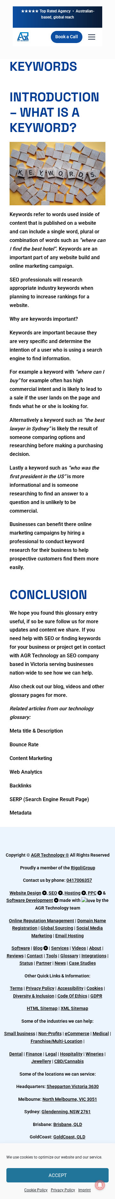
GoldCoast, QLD (69, 1136)
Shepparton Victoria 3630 (73, 1086)
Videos (79, 948)
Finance (34, 1053)
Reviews (15, 955)
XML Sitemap (74, 1008)
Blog (37, 948)
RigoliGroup (83, 867)
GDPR (96, 995)
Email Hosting (69, 935)
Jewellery (41, 1061)
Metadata (21, 813)
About (95, 948)
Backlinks (20, 786)
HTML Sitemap (42, 1008)
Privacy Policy (63, 1190)
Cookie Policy (36, 1190)
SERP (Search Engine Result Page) (49, 799)
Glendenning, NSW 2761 (66, 1111)
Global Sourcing (57, 928)
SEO (53, 893)
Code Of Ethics (72, 995)
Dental (16, 1053)
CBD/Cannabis (69, 1061)
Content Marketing (31, 758)
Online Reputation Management (41, 920)
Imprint (84, 1190)
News (60, 963)
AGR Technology (48, 855)
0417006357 (79, 880)
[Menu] (91, 37)
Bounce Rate (24, 745)
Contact (35, 955)
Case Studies (82, 963)
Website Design (25, 893)
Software (21, 948)
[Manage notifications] (100, 1185)
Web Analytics (26, 772)
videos (73, 687)
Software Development (29, 900)
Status (26, 963)
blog (58, 687)
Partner (43, 963)
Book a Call (66, 36)
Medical (101, 1033)
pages (37, 695)
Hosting (72, 893)
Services (60, 948)
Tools (51, 955)
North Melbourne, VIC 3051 (69, 1099)
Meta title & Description (36, 731)
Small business (19, 1033)
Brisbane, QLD (67, 1124)
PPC (92, 893)
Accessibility (70, 988)
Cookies (95, 988)
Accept (58, 1175)
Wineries (94, 1053)
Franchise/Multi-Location (56, 1041)
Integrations (93, 955)
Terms (16, 988)
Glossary (69, 955)
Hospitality (71, 1053)
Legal (51, 1053)
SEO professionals (31, 280)
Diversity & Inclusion (33, 995)
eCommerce (77, 1033)
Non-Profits (50, 1033)
